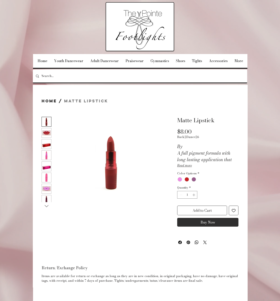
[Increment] (194, 195)
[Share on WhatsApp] (196, 242)
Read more (184, 165)
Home (49, 100)
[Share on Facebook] (180, 242)
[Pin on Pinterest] (188, 242)
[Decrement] (180, 195)
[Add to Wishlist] (233, 210)
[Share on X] (205, 242)
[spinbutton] (187, 195)
